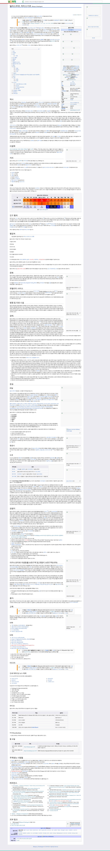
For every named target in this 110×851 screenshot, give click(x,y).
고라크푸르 (42, 396)
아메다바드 (30, 403)
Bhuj (51, 406)
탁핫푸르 (24, 259)
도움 (23, 21)
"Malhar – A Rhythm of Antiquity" (19, 814)
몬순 (61, 121)
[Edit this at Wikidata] (48, 836)
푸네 (21, 403)
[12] (38, 326)
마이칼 (23, 163)
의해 (30, 567)
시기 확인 (66, 613)
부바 (15, 405)
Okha (18, 408)
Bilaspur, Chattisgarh (75, 823)
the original (17, 799)
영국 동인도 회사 (29, 111)
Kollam (28, 406)
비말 (12, 768)
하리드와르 (53, 403)
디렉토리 (29, 610)
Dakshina (23, 102)
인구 (17, 218)
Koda (45, 132)
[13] (27, 449)
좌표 (73, 14)
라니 (12, 552)
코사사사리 (57, 39)
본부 (52, 32)
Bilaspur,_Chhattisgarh (38, 846)
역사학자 (16, 526)
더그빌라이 (17, 178)
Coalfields (33, 328)
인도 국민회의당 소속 (52, 268)
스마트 (28, 45)
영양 (56, 584)
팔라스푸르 (59, 152)
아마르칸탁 (30, 469)
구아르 (38, 582)
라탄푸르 (50, 103)
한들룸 (41, 39)
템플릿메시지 (55, 613)
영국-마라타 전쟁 (41, 111)
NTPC (38, 371)
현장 (19, 526)
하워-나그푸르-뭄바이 (36, 399)
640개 (12, 225)
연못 (45, 517)
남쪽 (27, 167)
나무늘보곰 (36, 584)
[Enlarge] (80, 161)
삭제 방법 (70, 23)
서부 (12, 174)
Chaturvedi (22, 282)
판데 (20, 584)
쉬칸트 (25, 777)
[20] (77, 602)
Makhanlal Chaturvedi (16, 766)
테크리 (28, 535)
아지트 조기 (14, 774)
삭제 (23, 24)
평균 (13, 206)
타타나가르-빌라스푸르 (49, 399)
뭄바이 (14, 403)
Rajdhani (39, 398)
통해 (56, 395)
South (25, 328)
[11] (40, 321)
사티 (15, 552)
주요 (58, 277)
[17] (50, 566)
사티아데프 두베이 (15, 763)
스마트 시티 (18, 45)
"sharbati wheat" (53, 810)
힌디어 (77, 102)
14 (56, 325)
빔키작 (72, 68)
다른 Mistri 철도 (64, 131)
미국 (47, 224)
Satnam (59, 125)
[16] (25, 533)
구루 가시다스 (13, 125)
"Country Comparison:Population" (34, 805)
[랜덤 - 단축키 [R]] (23, 2)
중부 (38, 140)
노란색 (34, 486)
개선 (68, 20)
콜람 (46, 396)
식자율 (24, 227)
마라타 (13, 107)
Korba (25, 489)
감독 (59, 763)
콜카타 (11, 403)
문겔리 (12, 543)
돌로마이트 (28, 165)
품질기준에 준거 (33, 611)
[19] (76, 602)
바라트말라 (42, 481)
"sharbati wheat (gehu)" (55, 809)
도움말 (70, 800)
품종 (23, 39)
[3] (22, 44)
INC (77, 89)
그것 (47, 395)
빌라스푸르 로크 (20, 779)
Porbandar (22, 408)
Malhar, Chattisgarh (16, 544)
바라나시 (16, 180)
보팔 (12, 175)
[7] (64, 218)
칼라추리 (55, 103)
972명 (11, 227)
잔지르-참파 (66, 167)
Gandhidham (13, 408)
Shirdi (40, 408)
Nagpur (29, 489)
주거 (23, 293)
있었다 (37, 103)
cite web (54, 800)
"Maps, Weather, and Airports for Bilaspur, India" (23, 796)
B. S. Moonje (26, 762)
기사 (65, 20)
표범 (15, 584)
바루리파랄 (34, 405)
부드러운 (52, 39)
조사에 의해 (54, 511)
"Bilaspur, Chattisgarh (34, 23)
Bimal (35, 282)
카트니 (18, 439)
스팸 (72, 610)
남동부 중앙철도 (34, 395)
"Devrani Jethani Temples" (55, 802)
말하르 (77, 68)
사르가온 (27, 540)
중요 (16, 34)
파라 (53, 167)
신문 (44, 23)
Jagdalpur (21, 489)
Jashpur (78, 488)
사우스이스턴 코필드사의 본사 (40, 34)
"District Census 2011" (22, 802)
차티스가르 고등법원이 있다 (32, 357)
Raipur (16, 489)
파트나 (29, 405)
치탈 (18, 584)
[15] (47, 511)
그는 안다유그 (46, 763)
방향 (34, 401)
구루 (12, 625)
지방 (41, 140)
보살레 (48, 111)
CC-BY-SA (47, 846)
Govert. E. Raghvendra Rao (17, 639)
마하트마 (22, 520)
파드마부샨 (22, 763)
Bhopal (29, 398)
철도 (33, 32)
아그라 (45, 403)
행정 (44, 616)
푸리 (21, 405)
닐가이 (48, 584)
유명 (12, 777)
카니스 (32, 584)
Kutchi (37, 132)
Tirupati (42, 406)
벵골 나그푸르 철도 (23, 131)
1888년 (47, 131)
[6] (43, 218)
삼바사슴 (44, 584)
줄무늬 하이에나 (26, 584)
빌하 (28, 259)
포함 (50, 282)
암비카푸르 (52, 458)
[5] (27, 160)
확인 (27, 24)
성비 (15, 227)
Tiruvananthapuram (21, 406)
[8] (40, 223)
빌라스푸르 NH (69, 481)
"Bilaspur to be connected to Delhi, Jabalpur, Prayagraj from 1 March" (65, 795)
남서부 (12, 172)
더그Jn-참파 (53, 437)
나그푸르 (61, 326)
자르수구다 (21, 181)
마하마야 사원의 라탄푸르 (17, 535)
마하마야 (64, 69)
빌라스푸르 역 (13, 391)
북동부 (12, 181)
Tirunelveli (47, 406)
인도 (29, 28)
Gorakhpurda (36, 408)
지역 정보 (64, 90)
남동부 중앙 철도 (48, 325)
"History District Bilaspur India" (20, 795)
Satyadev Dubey (30, 282)
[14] (53, 449)
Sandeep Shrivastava (16, 771)
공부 (57, 616)
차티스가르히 (73, 102)
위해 (30, 20)
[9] (48, 223)
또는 (35, 613)
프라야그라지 (48, 450)
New (17, 399)
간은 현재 (48, 437)
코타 (21, 259)
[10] (50, 223)
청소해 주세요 (27, 652)
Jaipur (31, 408)
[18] (24, 569)
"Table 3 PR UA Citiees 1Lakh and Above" (22, 800)
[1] (36, 27)
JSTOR (52, 23)
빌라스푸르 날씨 (43, 209)
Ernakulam (37, 406)
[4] (27, 116)
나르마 (19, 531)
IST (75, 104)
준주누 (45, 552)
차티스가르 (32, 28)
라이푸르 (37, 188)
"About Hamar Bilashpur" (33, 788)
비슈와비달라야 (21, 625)
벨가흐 (42, 259)
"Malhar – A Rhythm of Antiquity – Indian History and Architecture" (29, 785)
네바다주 (53, 224)
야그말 (58, 136)
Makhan (16, 282)
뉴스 (42, 23)
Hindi (36, 766)
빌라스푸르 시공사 (21, 268)
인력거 (40, 486)
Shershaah (25, 771)
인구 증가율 (52, 225)
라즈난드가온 (78, 131)
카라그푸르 (50, 396)
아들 (54, 136)
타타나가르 (25, 405)
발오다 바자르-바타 (47, 167)
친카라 (59, 584)
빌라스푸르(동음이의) (29, 17)
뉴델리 (18, 403)
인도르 (34, 403)
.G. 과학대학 (28, 639)
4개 (39, 760)
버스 (71, 489)
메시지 (66, 23)
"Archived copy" (53, 806)
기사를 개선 (52, 611)
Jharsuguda (12, 134)
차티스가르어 (27, 229)
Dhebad (27, 408)
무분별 (46, 650)
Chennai (32, 406)
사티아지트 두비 (15, 772)
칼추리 (60, 540)
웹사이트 (52, 41)
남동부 (27, 32)
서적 (47, 23)
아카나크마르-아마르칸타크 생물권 (69, 70)
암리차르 (41, 403)
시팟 (40, 259)
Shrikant (42, 282)
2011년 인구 (12, 224)
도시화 (19, 293)
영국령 (32, 140)
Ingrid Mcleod (14, 775)
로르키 (48, 403)
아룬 (12, 779)
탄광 (18, 165)
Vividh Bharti (35, 727)
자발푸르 (17, 177)
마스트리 (32, 259)
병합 (27, 613)
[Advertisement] (45, 11)
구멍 (41, 584)
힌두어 (21, 229)
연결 (31, 458)
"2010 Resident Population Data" (20, 809)
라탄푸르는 (21, 105)
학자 (49, 23)
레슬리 (12, 760)
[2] (11, 40)
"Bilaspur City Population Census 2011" (21, 798)
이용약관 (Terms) (54, 846)
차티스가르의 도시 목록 (28, 236)
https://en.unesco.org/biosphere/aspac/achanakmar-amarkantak (64, 803)
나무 (11, 153)
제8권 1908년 (18, 149)
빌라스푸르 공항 (36, 448)
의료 (41, 616)
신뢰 (45, 20)
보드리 (45, 29)
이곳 (21, 32)
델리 (43, 450)
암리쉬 (53, 763)
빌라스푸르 (39, 16)
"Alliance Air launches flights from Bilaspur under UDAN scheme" (64, 792)
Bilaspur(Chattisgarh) (24, 822)
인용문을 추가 (57, 20)
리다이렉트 (31, 613)
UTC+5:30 (72, 104)
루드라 (22, 534)
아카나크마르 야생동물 (18, 570)
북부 (12, 180)
